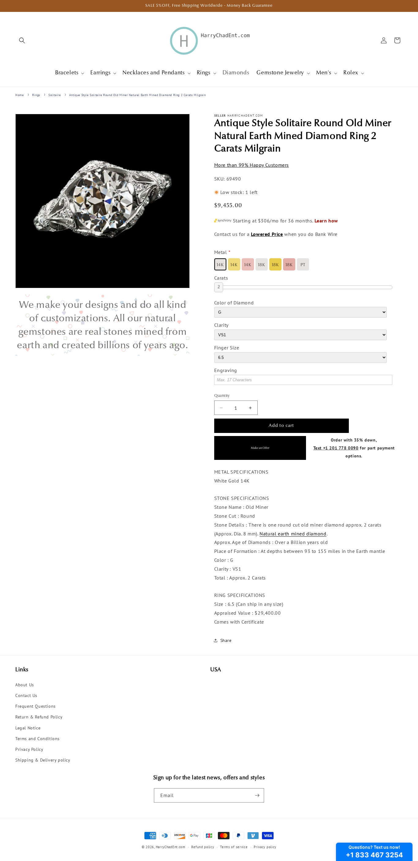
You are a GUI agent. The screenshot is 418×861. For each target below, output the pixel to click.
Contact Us (26, 695)
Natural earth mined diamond (292, 534)
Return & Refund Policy (38, 717)
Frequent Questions (35, 706)
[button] (22, 40)
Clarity (221, 325)
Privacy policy (265, 847)
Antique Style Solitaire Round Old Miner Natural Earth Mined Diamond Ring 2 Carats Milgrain (137, 95)
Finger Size (226, 348)
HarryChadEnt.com (170, 847)
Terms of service (234, 847)
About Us (24, 685)
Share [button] (226, 640)
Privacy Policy (29, 749)
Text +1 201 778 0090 (336, 448)
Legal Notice (27, 728)
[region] (102, 325)
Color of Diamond (234, 303)
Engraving (225, 370)
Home (19, 95)
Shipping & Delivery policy (42, 760)
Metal (220, 252)
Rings (36, 95)
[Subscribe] (257, 795)
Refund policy (202, 847)
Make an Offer (260, 448)
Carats (221, 278)
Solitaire (54, 95)
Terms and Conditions (37, 738)
